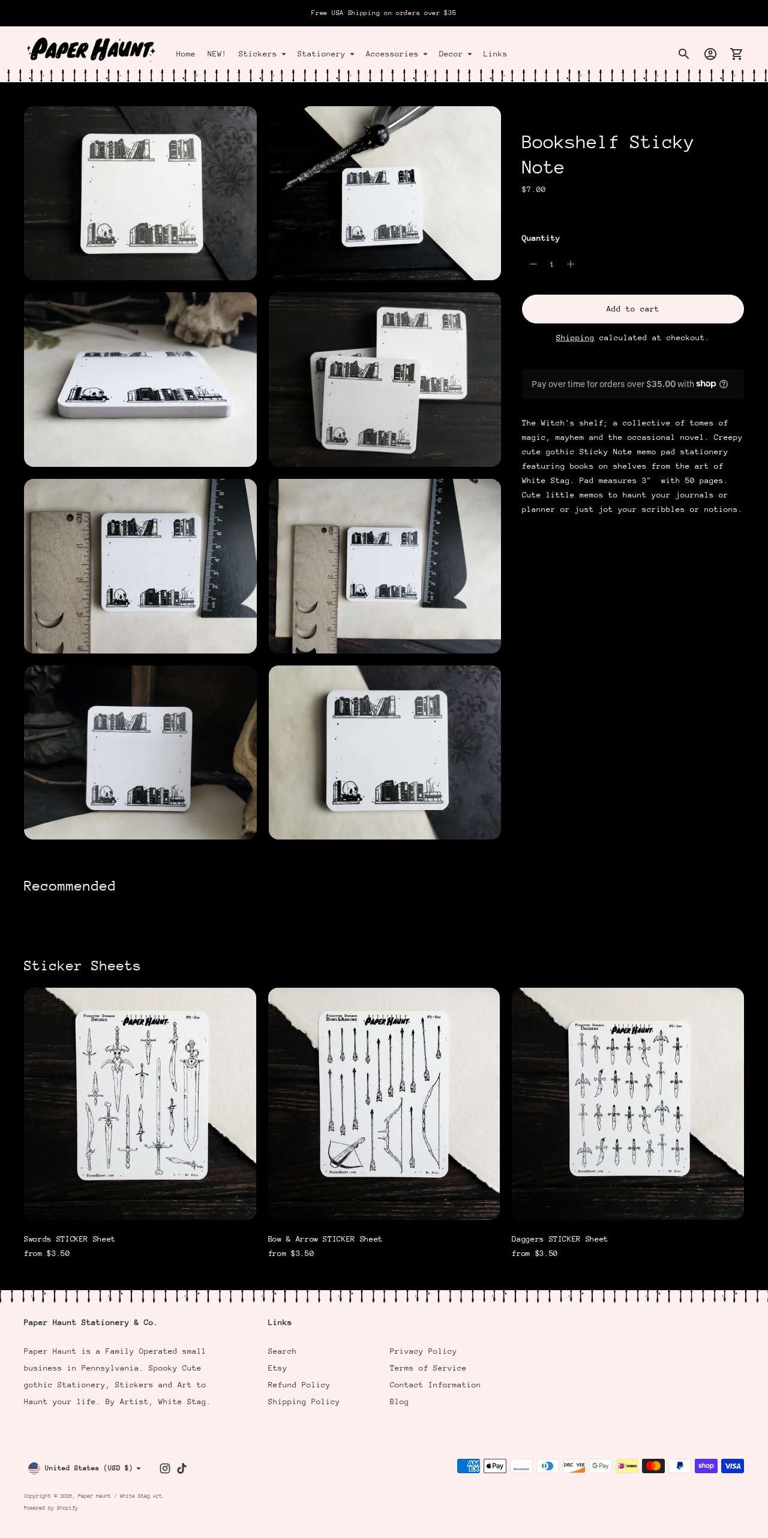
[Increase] (570, 264)
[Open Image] (140, 193)
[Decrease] (533, 264)
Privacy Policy (423, 1351)
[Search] (684, 54)
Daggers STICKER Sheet (560, 1238)
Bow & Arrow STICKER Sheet (325, 1238)
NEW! (217, 53)
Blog (399, 1401)
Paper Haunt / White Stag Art (120, 1495)
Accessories (392, 53)
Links (496, 53)
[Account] (710, 54)
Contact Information (435, 1384)
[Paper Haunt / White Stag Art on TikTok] (182, 1468)
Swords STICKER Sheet (70, 1238)
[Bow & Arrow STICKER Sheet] (384, 1104)
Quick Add (139, 1202)
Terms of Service (428, 1367)
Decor (451, 53)
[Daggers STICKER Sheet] (628, 1104)
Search (282, 1351)
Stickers (258, 53)
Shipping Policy (304, 1401)
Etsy (277, 1367)
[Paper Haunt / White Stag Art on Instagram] (165, 1468)
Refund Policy (299, 1384)
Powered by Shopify (51, 1507)
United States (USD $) (89, 1468)
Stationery (322, 53)
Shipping (575, 336)
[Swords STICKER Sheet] (140, 1104)
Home (186, 53)
